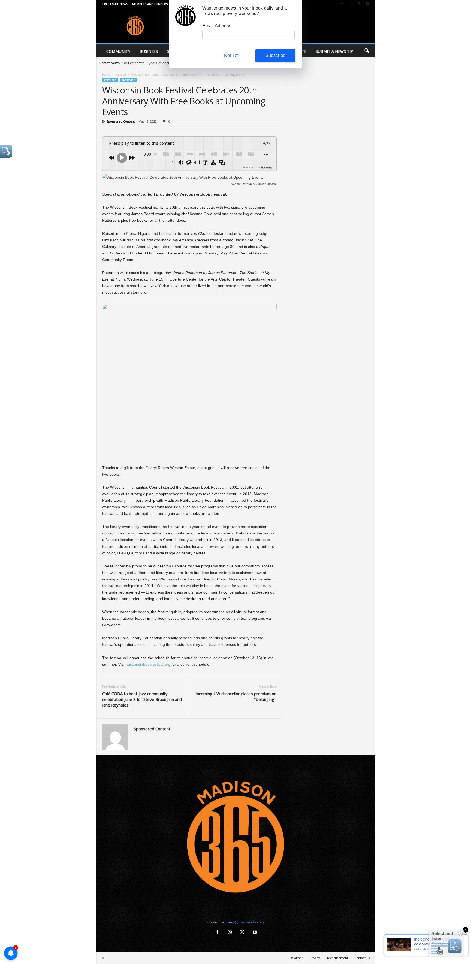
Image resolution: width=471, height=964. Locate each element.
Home (106, 75)
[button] (367, 51)
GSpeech (267, 167)
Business (149, 51)
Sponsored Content (121, 121)
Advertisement (337, 958)
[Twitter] (359, 4)
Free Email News (115, 4)
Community (118, 51)
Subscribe (275, 55)
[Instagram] (350, 4)
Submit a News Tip (334, 51)
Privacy (314, 958)
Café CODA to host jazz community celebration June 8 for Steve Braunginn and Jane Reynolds (142, 699)
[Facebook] (342, 4)
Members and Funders (150, 4)
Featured (120, 75)
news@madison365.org (245, 922)
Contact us (362, 958)
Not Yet (231, 55)
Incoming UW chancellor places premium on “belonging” (235, 696)
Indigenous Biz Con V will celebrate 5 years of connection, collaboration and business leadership (143, 63)
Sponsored (128, 80)
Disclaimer (295, 958)
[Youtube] (367, 4)
